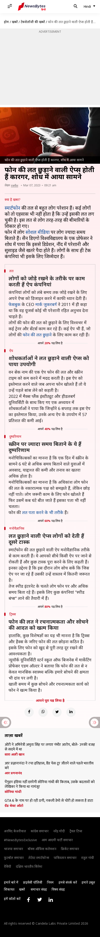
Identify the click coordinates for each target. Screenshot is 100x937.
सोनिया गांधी (13, 792)
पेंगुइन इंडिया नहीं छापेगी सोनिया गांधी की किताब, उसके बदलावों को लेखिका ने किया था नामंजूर (50, 784)
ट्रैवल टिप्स (76, 831)
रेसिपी (7, 866)
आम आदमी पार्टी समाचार (57, 840)
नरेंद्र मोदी (59, 831)
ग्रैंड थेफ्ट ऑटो (14, 806)
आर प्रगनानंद (13, 773)
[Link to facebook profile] (28, 899)
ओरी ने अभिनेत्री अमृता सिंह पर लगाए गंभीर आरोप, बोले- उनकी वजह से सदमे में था (50, 747)
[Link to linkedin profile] (50, 899)
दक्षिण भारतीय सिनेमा (29, 866)
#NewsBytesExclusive (20, 840)
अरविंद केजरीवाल (15, 831)
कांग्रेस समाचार (40, 831)
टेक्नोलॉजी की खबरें (33, 22)
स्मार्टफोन (12, 208)
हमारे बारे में (11, 882)
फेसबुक (14, 304)
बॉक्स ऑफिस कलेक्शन (42, 849)
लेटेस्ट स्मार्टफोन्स (38, 857)
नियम (50, 882)
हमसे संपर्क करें (68, 882)
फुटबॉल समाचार (14, 857)
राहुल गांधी (87, 857)
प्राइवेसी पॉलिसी (32, 882)
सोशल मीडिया (38, 232)
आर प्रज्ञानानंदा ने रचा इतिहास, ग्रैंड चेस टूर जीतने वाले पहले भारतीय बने (49, 765)
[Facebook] (29, 712)
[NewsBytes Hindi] (32, 6)
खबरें (15, 22)
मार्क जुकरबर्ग (46, 304)
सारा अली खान (14, 754)
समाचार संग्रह (39, 889)
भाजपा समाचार (13, 849)
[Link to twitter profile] (39, 899)
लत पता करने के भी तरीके (42, 512)
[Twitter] (57, 712)
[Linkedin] (71, 712)
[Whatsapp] (43, 712)
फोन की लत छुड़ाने (37, 334)
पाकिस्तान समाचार (65, 857)
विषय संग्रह (58, 889)
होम (6, 22)
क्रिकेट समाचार (70, 849)
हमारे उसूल (88, 882)
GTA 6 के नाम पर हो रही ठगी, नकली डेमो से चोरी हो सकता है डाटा (49, 800)
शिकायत (9, 889)
